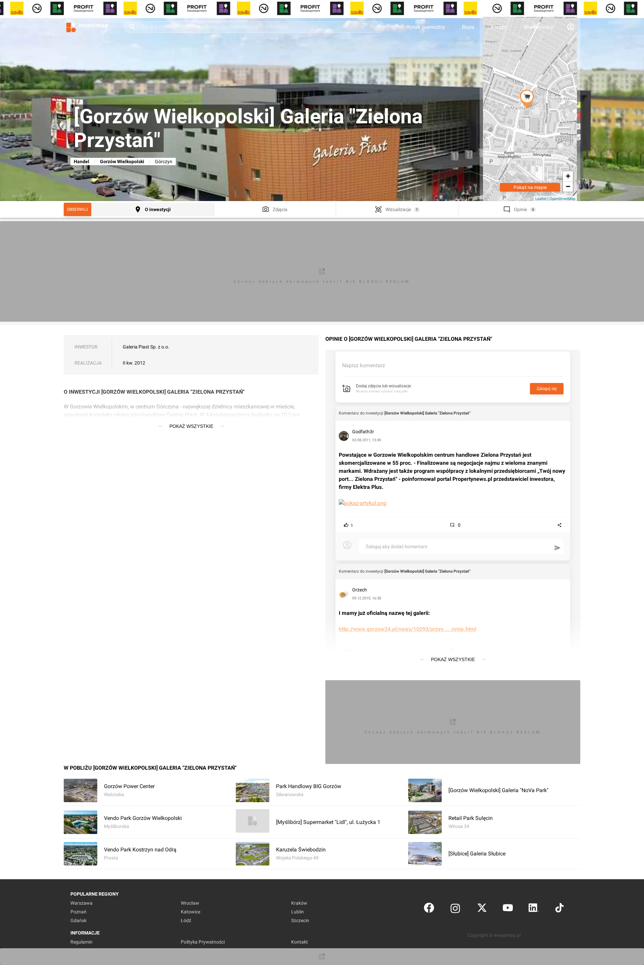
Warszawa (81, 903)
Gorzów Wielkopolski (122, 161)
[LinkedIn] (534, 909)
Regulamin (81, 942)
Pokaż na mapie (530, 187)
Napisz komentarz (363, 365)
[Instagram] (455, 909)
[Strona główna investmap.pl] (87, 27)
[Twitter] (482, 909)
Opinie (520, 209)
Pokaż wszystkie (191, 426)
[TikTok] (559, 909)
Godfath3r (363, 431)
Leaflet (540, 198)
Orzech (359, 589)
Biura (468, 27)
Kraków (299, 903)
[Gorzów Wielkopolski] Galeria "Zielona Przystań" (427, 413)
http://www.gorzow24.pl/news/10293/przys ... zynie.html (407, 629)
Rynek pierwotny (425, 27)
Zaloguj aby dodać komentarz (396, 546)
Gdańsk (78, 920)
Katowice (190, 911)
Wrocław (190, 903)
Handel (81, 161)
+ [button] (568, 176)
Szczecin (300, 920)
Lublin (297, 911)
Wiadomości (538, 27)
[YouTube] (508, 909)
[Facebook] (429, 909)
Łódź (186, 920)
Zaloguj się (547, 388)
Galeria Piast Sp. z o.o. (146, 346)
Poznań (78, 911)
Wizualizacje (398, 209)
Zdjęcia (280, 209)
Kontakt (299, 942)
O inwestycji (158, 209)
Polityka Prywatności (203, 942)
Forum (498, 27)
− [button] (568, 186)
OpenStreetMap (562, 198)
